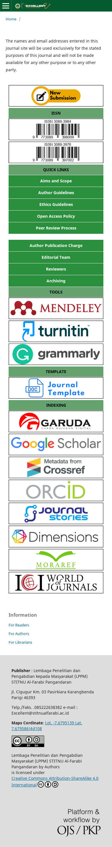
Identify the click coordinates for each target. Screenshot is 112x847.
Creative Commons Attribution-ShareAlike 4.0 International (55, 781)
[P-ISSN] (56, 161)
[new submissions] (56, 105)
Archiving (56, 280)
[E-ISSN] (56, 138)
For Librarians (20, 642)
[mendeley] (56, 317)
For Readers (19, 625)
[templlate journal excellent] (56, 397)
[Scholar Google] (56, 453)
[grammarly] (56, 363)
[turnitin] (56, 340)
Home (11, 19)
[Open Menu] (5, 5)
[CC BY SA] (27, 745)
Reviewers (56, 269)
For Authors (19, 633)
